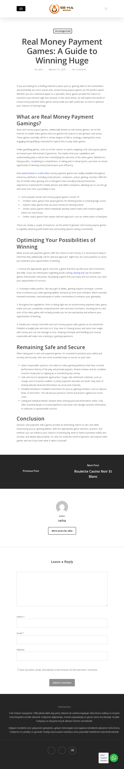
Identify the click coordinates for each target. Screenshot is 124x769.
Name (20, 616)
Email (20, 633)
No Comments (79, 69)
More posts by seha (62, 530)
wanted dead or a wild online (35, 173)
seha (40, 69)
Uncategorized (62, 31)
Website (20, 649)
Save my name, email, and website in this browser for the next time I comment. (59, 669)
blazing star (79, 272)
